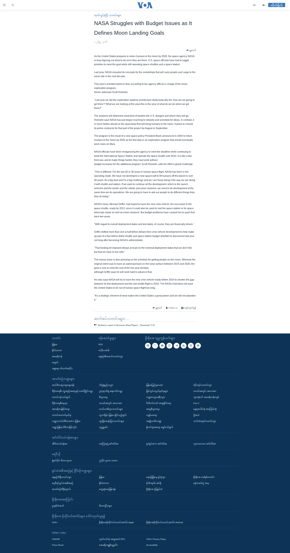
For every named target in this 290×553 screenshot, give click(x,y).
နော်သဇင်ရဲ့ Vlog (201, 483)
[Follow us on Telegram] (176, 345)
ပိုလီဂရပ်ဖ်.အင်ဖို (153, 483)
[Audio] (254, 5)
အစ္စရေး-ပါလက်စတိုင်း (62, 368)
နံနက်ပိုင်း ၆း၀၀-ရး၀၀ (62, 460)
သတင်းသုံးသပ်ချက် (61, 397)
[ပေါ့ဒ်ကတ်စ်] (191, 345)
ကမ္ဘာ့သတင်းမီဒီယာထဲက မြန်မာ (66, 421)
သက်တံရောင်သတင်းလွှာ (204, 421)
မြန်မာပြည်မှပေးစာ (154, 385)
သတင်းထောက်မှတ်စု (61, 415)
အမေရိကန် (57, 356)
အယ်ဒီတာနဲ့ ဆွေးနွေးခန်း (63, 385)
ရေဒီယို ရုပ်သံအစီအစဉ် (62, 483)
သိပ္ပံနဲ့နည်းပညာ (106, 385)
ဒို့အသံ (196, 415)
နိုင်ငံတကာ (57, 350)
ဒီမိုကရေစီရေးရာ (59, 403)
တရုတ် (55, 362)
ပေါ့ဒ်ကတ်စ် (103, 350)
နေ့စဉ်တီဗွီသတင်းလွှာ (61, 477)
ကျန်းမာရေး (151, 415)
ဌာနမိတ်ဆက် (58, 506)
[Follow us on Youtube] (162, 345)
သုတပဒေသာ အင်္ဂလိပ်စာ (204, 444)
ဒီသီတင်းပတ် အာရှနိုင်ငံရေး (158, 403)
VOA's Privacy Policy (156, 539)
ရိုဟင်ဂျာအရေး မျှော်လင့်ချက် (159, 427)
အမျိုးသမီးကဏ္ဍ (153, 421)
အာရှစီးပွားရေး (153, 409)
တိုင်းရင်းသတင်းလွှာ (202, 385)
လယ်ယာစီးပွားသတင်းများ (111, 409)
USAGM (56, 539)
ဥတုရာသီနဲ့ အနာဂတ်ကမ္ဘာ (110, 391)
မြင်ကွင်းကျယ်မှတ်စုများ (157, 391)
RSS (100, 344)
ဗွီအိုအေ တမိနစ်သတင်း (203, 477)
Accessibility (152, 545)
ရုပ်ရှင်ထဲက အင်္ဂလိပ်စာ (156, 444)
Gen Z (196, 403)
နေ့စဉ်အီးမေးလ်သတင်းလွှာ (110, 356)
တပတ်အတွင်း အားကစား (110, 403)
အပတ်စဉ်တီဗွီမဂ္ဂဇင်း (61, 489)
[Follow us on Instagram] (169, 345)
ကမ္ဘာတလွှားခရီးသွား (155, 397)
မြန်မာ (54, 344)
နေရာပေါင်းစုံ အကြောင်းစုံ (205, 409)
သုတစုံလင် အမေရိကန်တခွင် (206, 397)
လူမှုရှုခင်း (103, 427)
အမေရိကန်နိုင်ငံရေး (61, 409)
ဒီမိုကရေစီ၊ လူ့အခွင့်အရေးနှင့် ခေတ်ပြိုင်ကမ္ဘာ (72, 391)
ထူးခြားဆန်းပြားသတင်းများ (111, 421)
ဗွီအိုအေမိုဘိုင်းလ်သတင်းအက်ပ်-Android (164, 522)
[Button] (191, 50)
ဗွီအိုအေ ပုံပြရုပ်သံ (154, 489)
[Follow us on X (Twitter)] (155, 345)
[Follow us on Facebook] (148, 345)
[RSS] (184, 345)
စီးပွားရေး (103, 397)
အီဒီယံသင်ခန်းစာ (59, 444)
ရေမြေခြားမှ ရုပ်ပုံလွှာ (155, 477)
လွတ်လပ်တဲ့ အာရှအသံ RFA (112, 539)
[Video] (263, 5)
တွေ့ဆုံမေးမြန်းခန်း (107, 489)
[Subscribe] (198, 345)
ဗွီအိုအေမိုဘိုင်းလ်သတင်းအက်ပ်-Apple (116, 522)
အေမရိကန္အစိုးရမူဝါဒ (108, 545)
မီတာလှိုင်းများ (105, 506)
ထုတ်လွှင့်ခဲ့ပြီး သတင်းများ (107, 15)
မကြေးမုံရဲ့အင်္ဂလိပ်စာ (108, 444)
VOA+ (55, 522)
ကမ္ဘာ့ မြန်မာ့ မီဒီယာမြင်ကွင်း (64, 427)
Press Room (58, 545)
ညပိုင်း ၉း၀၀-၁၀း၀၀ (108, 460)
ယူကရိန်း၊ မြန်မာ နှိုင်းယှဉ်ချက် (113, 415)
